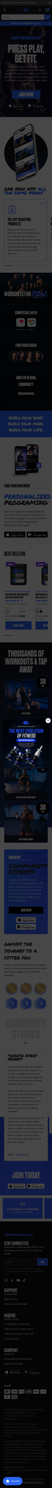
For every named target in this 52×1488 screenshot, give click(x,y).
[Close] (48, 720)
